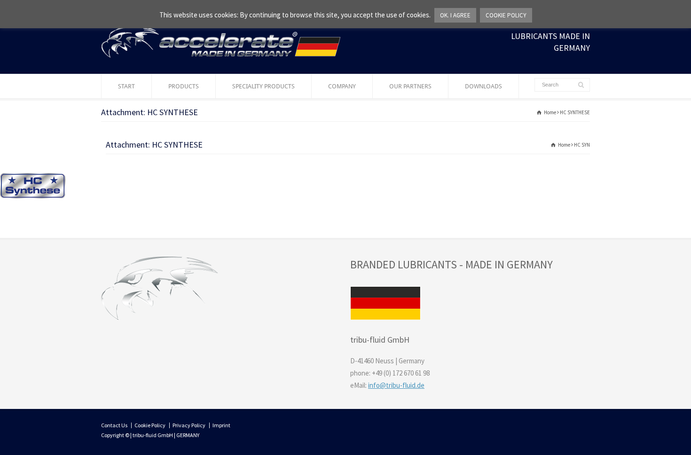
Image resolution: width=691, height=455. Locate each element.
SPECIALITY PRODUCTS (263, 86)
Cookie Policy (149, 425)
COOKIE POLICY (506, 15)
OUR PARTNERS (410, 86)
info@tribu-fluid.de (396, 385)
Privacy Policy (189, 425)
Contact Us (114, 425)
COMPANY (342, 86)
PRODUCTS (183, 86)
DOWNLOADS (483, 86)
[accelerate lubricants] (221, 55)
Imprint (221, 425)
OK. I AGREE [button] (455, 15)
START (126, 86)
